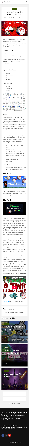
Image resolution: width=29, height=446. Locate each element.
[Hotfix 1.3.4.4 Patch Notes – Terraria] (14, 355)
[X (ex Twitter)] (6, 435)
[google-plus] (13, 435)
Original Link (6, 301)
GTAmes (5, 340)
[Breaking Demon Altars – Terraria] (14, 379)
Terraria (14, 8)
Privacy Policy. (11, 428)
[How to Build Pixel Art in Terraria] (14, 331)
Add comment (15, 17)
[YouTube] (9, 435)
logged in (12, 312)
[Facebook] (2, 435)
